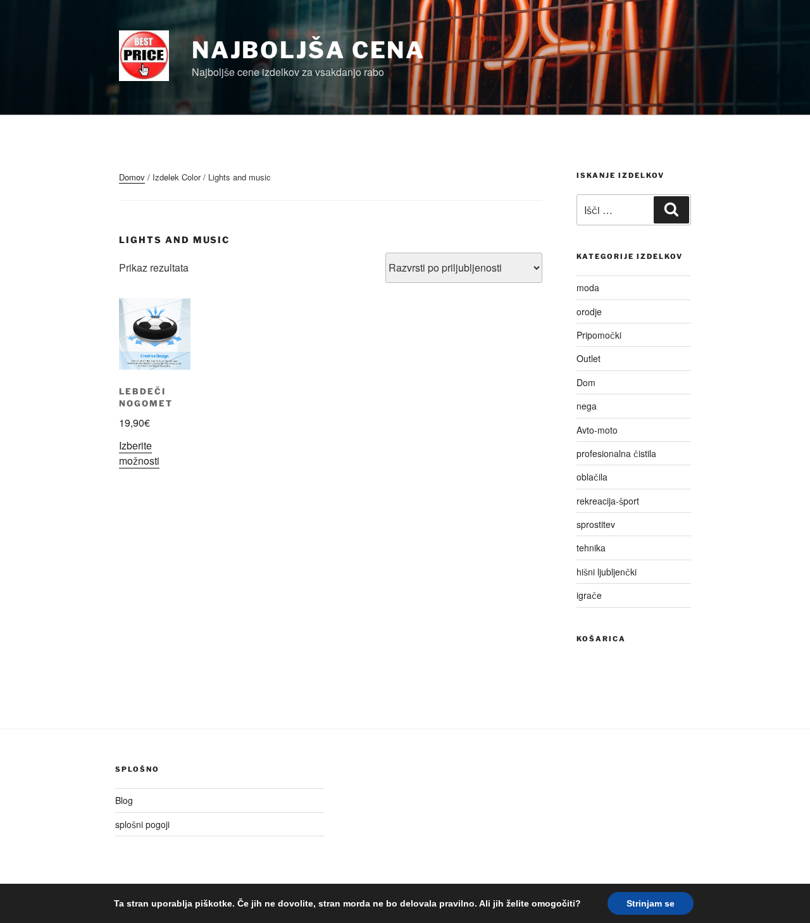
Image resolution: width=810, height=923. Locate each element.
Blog (124, 800)
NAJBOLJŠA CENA (308, 50)
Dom (585, 382)
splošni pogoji (142, 824)
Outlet (588, 358)
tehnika (591, 547)
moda (587, 287)
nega (586, 405)
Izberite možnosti (139, 453)
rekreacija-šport (607, 500)
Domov (132, 177)
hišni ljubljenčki (606, 571)
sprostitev (595, 524)
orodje (589, 311)
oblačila (592, 476)
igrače (589, 595)
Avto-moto (597, 430)
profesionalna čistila (616, 453)
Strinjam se (650, 903)
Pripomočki (598, 335)
